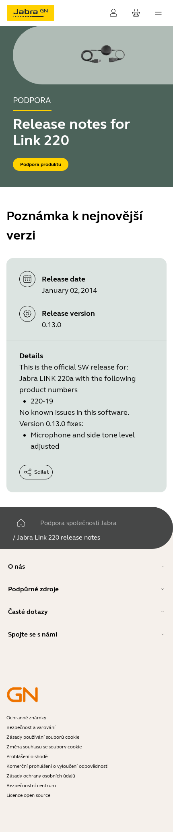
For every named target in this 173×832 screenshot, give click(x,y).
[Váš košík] (136, 13)
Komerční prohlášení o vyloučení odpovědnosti (57, 766)
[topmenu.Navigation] (158, 13)
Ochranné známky (26, 718)
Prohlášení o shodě (26, 756)
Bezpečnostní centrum (31, 785)
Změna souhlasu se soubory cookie (44, 747)
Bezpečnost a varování (31, 727)
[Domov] (21, 523)
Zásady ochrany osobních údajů (40, 776)
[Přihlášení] (113, 13)
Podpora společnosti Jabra (78, 523)
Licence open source (28, 795)
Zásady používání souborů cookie (42, 737)
